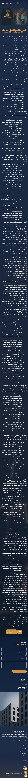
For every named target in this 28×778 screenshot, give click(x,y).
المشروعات (24, 748)
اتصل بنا (24, 756)
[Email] (10, 632)
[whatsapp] (13, 740)
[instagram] (22, 740)
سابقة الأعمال (23, 751)
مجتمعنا (24, 766)
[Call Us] (25, 772)
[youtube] (16, 740)
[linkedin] (19, 740)
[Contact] (25, 775)
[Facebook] (13, 632)
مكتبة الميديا (23, 753)
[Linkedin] (8, 632)
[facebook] (25, 740)
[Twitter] (15, 632)
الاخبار (25, 764)
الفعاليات (24, 769)
